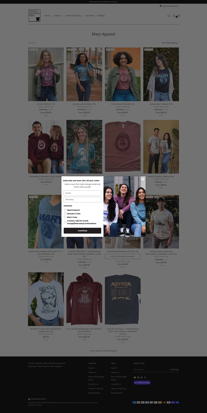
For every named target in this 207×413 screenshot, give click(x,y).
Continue (82, 230)
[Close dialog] (143, 179)
